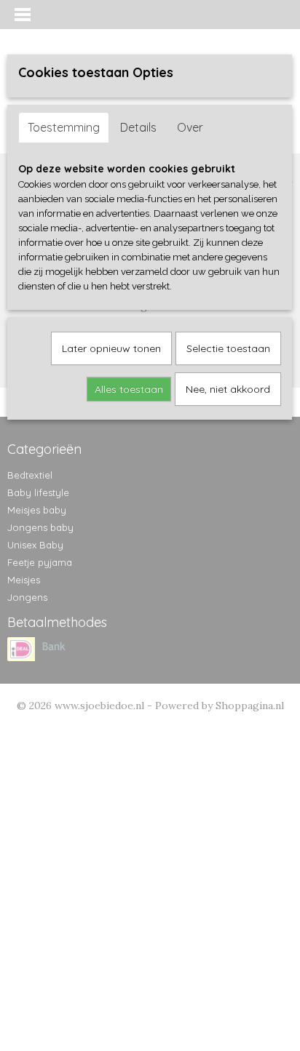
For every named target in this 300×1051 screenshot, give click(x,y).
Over (190, 127)
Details (138, 127)
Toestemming (64, 127)
